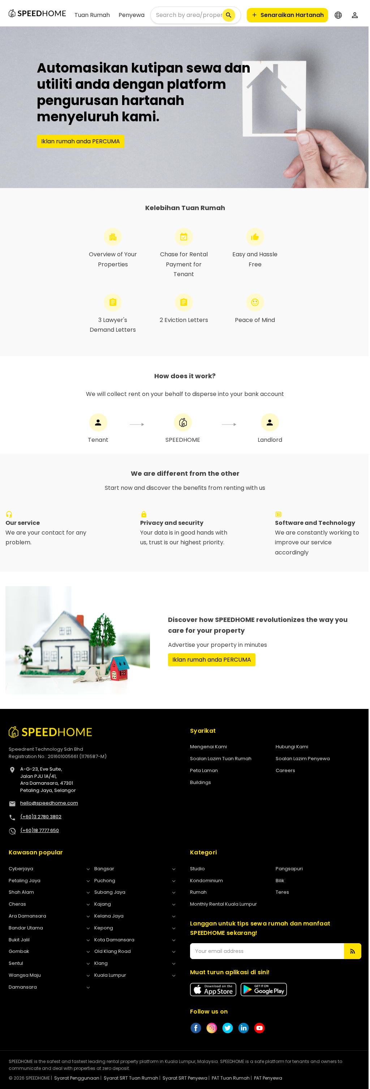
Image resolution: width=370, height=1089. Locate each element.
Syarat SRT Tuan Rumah (131, 1078)
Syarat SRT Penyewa (185, 1078)
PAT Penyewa (268, 1078)
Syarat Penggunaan (76, 1078)
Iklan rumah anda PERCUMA (80, 141)
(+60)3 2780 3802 (40, 816)
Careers (285, 770)
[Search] (228, 15)
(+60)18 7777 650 (39, 830)
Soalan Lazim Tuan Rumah (220, 758)
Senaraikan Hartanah (292, 15)
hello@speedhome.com (49, 803)
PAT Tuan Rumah (231, 1078)
